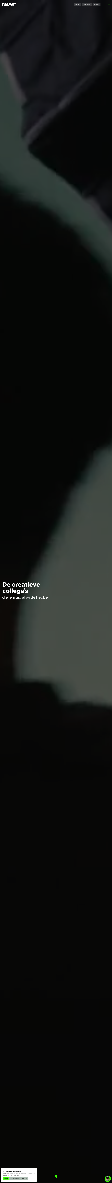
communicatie (87, 4)
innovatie (96, 4)
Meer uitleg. (16, 1175)
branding (77, 4)
